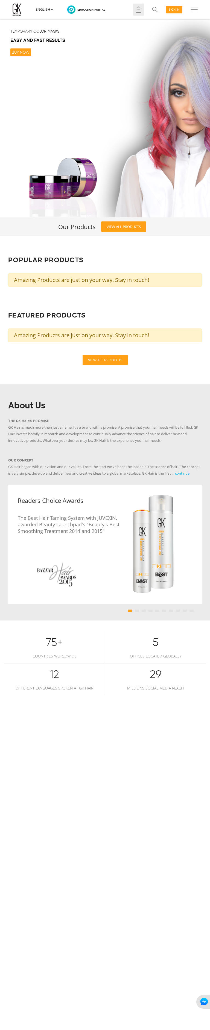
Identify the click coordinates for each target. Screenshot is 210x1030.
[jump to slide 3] (144, 611)
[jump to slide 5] (157, 611)
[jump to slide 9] (185, 611)
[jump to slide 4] (150, 611)
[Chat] (203, 1002)
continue (182, 473)
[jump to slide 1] (130, 611)
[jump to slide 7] (171, 611)
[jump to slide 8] (178, 611)
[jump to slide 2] (137, 611)
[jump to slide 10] (191, 611)
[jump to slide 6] (164, 611)
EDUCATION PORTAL (91, 9)
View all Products (124, 226)
